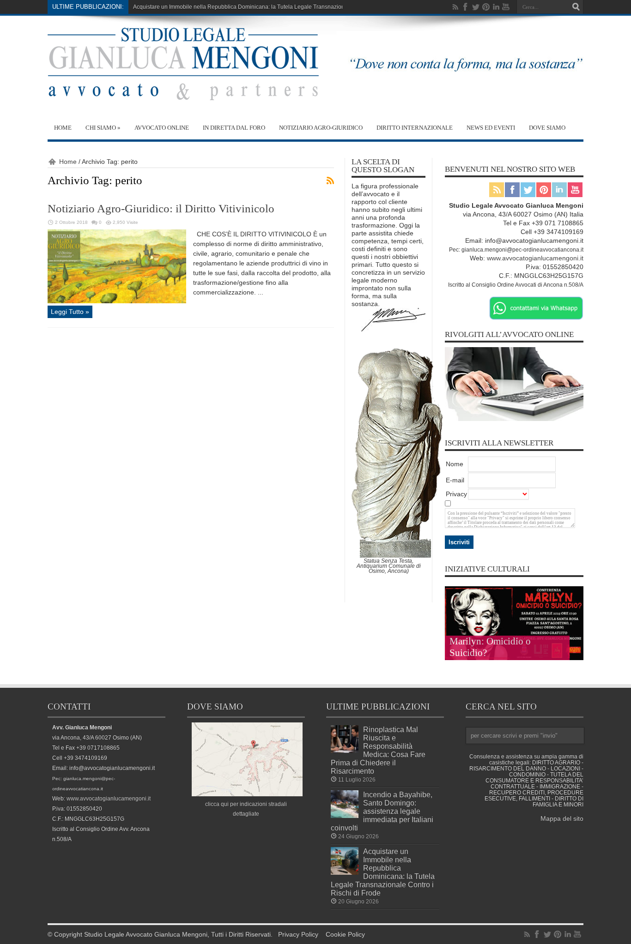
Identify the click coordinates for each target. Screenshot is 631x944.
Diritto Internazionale (414, 127)
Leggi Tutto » (70, 311)
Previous (574, 595)
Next (574, 610)
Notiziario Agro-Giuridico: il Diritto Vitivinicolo (161, 208)
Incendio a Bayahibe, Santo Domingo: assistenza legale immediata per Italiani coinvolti (382, 811)
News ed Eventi (491, 127)
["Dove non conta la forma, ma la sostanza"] (460, 74)
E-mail (455, 480)
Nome (454, 464)
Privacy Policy (298, 934)
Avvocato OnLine (161, 127)
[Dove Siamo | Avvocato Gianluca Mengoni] (247, 794)
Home (63, 127)
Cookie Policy (345, 934)
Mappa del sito (561, 818)
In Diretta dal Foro (234, 127)
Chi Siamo (103, 127)
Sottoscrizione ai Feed (330, 180)
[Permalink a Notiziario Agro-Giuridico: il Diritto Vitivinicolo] (117, 301)
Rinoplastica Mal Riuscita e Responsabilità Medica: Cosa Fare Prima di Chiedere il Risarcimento (378, 750)
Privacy (456, 494)
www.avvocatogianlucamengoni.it (535, 258)
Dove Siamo (547, 127)
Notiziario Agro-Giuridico (321, 127)
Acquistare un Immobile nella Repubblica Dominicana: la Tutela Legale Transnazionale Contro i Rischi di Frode (273, 7)
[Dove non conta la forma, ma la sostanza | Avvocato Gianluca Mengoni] (393, 329)
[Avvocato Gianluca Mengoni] (183, 93)
